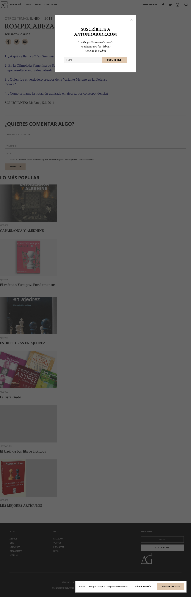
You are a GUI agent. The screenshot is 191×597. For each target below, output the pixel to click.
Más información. (143, 586)
